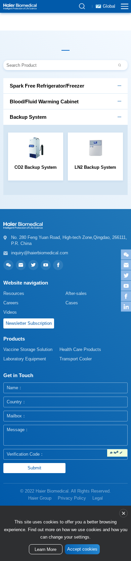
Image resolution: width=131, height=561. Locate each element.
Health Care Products (80, 349)
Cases (72, 302)
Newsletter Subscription (29, 323)
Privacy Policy (72, 498)
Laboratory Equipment (24, 358)
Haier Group (39, 498)
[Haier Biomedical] (20, 6)
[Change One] (117, 453)
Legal (97, 498)
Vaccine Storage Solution (27, 349)
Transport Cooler (75, 358)
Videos (10, 312)
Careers (10, 302)
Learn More (45, 549)
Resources (13, 293)
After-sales (76, 293)
